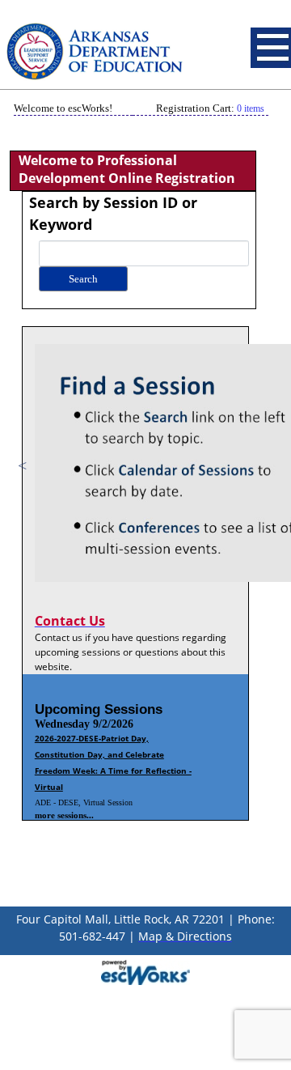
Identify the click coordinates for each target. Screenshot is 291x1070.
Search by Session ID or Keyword (113, 213)
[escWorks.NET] (145, 970)
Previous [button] (23, 465)
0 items (250, 108)
